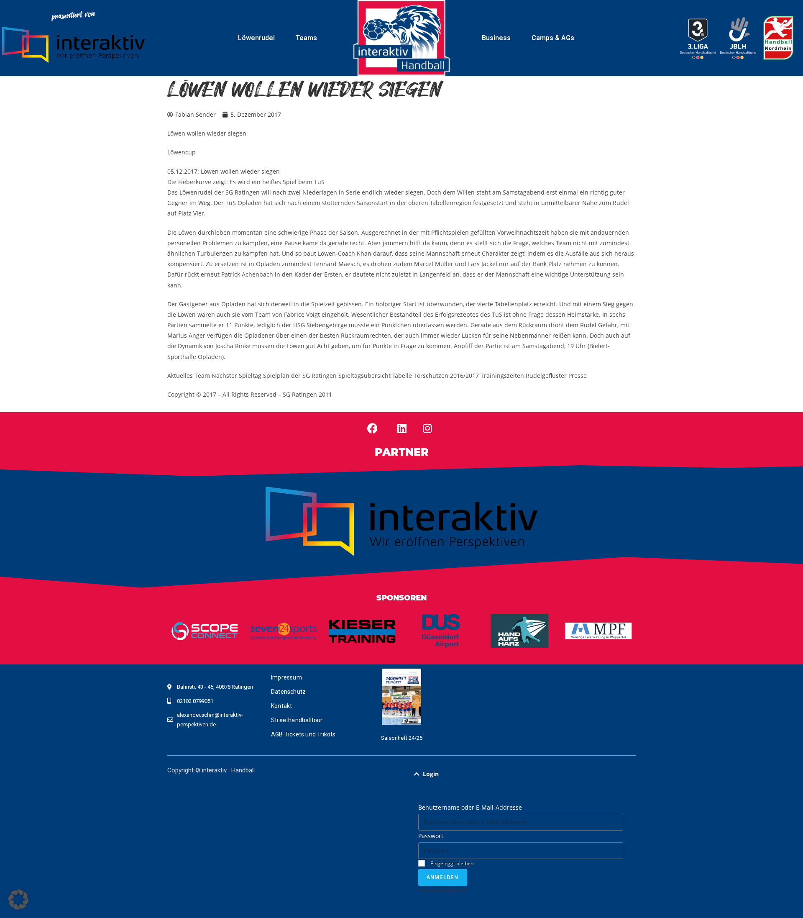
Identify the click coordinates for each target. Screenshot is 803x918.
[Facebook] (372, 428)
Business (496, 38)
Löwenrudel (256, 38)
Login (431, 774)
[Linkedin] (401, 428)
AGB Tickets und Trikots (303, 734)
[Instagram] (427, 428)
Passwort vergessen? (442, 890)
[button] (521, 774)
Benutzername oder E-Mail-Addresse (470, 807)
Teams (306, 38)
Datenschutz (288, 691)
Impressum (286, 677)
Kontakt (281, 706)
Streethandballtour (297, 720)
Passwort (430, 836)
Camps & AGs (553, 38)
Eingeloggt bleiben (451, 863)
